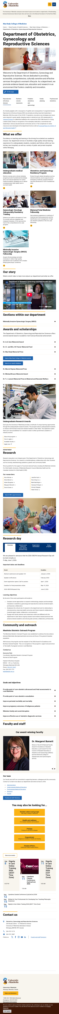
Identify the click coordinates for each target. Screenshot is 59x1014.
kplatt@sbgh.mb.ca (8, 671)
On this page (10, 92)
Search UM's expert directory (13, 495)
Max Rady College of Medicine (15, 24)
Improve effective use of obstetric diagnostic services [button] (22, 716)
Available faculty (9, 441)
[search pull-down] (50, 4)
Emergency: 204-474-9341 (10, 1000)
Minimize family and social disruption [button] (16, 711)
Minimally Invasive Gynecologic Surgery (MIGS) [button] (19, 321)
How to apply (8, 439)
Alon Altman (7, 477)
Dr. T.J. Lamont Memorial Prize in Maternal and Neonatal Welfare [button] (25, 379)
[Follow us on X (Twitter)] (12, 937)
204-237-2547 (11, 667)
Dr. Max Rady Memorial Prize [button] (13, 352)
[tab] (7, 101)
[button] (52, 768)
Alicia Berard (8, 480)
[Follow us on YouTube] (22, 937)
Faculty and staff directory (12, 798)
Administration (11, 785)
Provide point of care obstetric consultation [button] (18, 696)
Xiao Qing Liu (35, 480)
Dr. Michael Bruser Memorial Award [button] (15, 374)
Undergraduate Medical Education (17, 787)
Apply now (7, 444)
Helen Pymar (34, 489)
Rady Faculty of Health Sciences (18, 27)
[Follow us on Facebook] (15, 937)
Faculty (9, 793)
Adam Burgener (8, 482)
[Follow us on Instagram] (18, 937)
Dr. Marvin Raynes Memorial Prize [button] (15, 369)
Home (5, 27)
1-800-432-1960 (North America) (12, 998)
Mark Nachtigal (35, 482)
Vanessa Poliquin (36, 485)
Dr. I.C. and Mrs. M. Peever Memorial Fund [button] (17, 347)
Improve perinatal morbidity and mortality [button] (17, 701)
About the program (9, 436)
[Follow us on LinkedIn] (25, 937)
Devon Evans (8, 487)
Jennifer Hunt (35, 477)
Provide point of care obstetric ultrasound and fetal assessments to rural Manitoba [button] (27, 690)
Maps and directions (10, 993)
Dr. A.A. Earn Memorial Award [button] (13, 342)
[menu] (54, 4)
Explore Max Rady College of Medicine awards (18, 358)
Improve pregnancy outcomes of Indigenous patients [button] (21, 706)
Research (9, 791)
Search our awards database (13, 363)
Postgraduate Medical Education (16, 789)
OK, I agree (7, 1011)
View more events (10, 855)
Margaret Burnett (9, 485)
